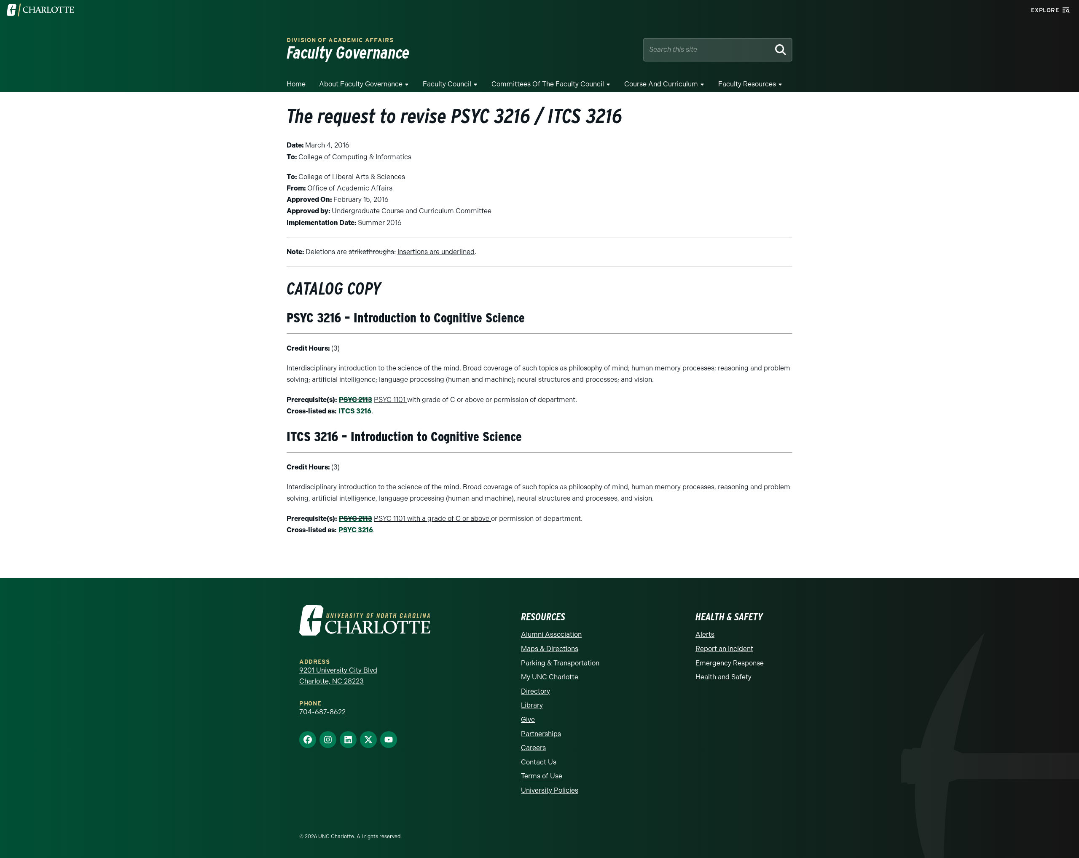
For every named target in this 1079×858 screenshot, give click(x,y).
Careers (533, 748)
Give (528, 720)
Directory (535, 691)
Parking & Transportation (560, 663)
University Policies (549, 790)
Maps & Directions (549, 649)
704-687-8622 (322, 712)
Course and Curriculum (661, 84)
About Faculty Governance (361, 84)
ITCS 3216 (354, 411)
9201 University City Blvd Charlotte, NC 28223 (338, 675)
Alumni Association (551, 634)
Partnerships (541, 734)
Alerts (704, 634)
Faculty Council (447, 84)
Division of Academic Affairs (340, 40)
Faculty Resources (747, 84)
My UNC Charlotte (549, 677)
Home (296, 84)
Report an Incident (724, 649)
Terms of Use (541, 776)
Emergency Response (729, 663)
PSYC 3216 (355, 530)
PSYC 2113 (355, 400)
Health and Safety (723, 677)
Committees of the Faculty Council (547, 84)
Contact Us (538, 762)
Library (532, 705)
